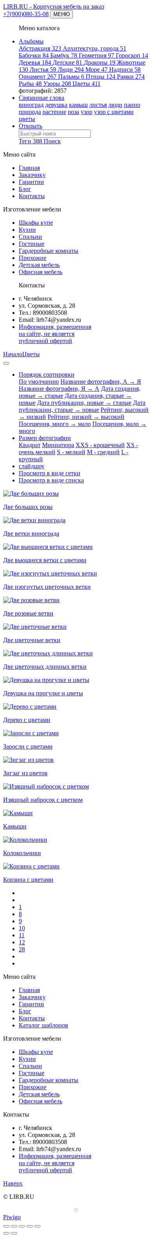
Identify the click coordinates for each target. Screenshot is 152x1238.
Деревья (35, 62)
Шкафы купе (36, 222)
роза (73, 111)
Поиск (52, 141)
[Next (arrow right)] (14, 1233)
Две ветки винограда (31, 533)
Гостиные (31, 243)
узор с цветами (114, 111)
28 (22, 949)
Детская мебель (39, 265)
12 (22, 942)
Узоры (57, 83)
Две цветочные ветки (31, 640)
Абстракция (40, 48)
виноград (31, 104)
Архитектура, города (94, 48)
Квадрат (30, 445)
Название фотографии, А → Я (100, 381)
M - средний (103, 452)
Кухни (27, 229)
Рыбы (30, 83)
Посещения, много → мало (55, 423)
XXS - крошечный (100, 445)
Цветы (86, 83)
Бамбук (63, 55)
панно (132, 104)
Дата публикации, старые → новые (82, 406)
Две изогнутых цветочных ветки (47, 586)
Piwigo (12, 1217)
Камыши (15, 826)
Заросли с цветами (28, 746)
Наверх (13, 1183)
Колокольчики (22, 853)
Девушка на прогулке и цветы (43, 693)
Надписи (125, 69)
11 (22, 935)
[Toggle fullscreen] (14, 1226)
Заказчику (32, 174)
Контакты (32, 196)
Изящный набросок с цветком (43, 799)
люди (115, 104)
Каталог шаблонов (43, 1025)
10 (22, 928)
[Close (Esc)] (6, 1226)
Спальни (30, 236)
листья (98, 104)
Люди (71, 69)
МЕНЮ (61, 14)
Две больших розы (28, 507)
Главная (29, 167)
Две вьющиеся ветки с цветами (45, 560)
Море (96, 69)
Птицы (100, 76)
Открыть (30, 126)
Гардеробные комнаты (48, 250)
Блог (25, 189)
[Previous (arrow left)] (6, 1233)
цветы (27, 118)
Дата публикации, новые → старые (84, 402)
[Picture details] (30, 1226)
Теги (30, 141)
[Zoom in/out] (22, 1226)
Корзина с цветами (28, 879)
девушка (56, 104)
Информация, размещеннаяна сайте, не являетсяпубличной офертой (55, 333)
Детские (67, 62)
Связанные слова (41, 97)
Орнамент (38, 76)
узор (86, 111)
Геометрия (96, 55)
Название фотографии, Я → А (59, 388)
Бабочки (34, 55)
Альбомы (31, 41)
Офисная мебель (40, 272)
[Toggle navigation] (6, 363)
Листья (43, 69)
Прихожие (32, 257)
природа (30, 111)
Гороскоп (132, 55)
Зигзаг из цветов (25, 773)
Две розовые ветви (28, 613)
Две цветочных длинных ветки (45, 666)
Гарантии (31, 182)
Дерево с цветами (26, 719)
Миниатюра (58, 445)
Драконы (99, 62)
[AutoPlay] (37, 1226)
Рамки (131, 76)
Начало (12, 354)
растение (54, 111)
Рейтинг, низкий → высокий (86, 416)
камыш (78, 104)
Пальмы (71, 76)
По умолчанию (39, 381)
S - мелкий (71, 452)
